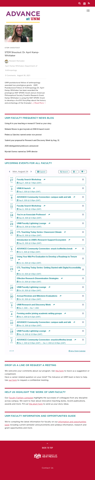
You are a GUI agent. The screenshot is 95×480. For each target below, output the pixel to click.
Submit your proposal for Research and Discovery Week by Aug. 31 (32, 140)
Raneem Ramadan (16, 61)
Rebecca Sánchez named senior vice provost (23, 135)
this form (59, 371)
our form (13, 380)
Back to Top (47, 447)
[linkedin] (84, 3)
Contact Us (47, 468)
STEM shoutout (12, 48)
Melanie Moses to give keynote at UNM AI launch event (27, 129)
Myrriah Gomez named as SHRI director (21, 151)
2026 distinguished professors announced (21, 146)
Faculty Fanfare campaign (21, 398)
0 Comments (10, 75)
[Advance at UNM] (23, 23)
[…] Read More (37, 103)
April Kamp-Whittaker (14, 66)
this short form (36, 404)
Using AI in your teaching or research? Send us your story (28, 123)
